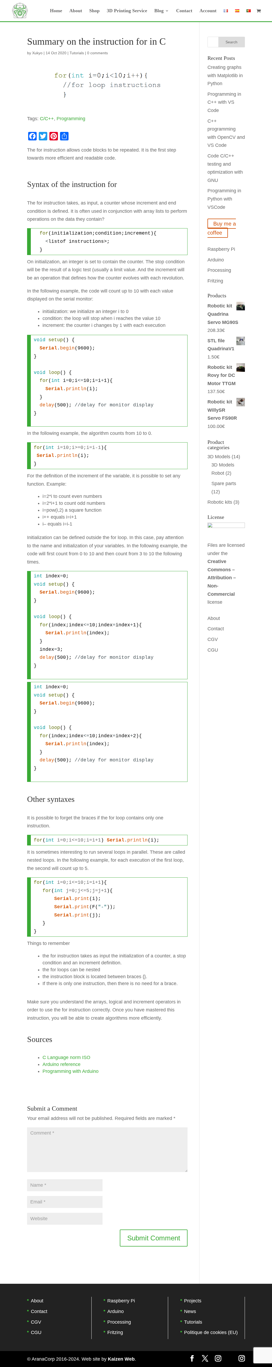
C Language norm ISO (66, 1057)
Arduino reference (61, 1064)
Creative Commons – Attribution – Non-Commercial (221, 578)
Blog (159, 11)
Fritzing (215, 281)
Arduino (215, 259)
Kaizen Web (121, 1359)
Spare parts (223, 483)
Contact (184, 11)
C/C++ (47, 118)
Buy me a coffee (221, 228)
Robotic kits (219, 502)
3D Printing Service (127, 11)
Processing (219, 270)
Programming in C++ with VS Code (224, 102)
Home (56, 11)
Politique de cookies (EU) (211, 1332)
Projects (192, 1300)
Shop (94, 11)
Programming (71, 118)
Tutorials (77, 53)
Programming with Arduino (70, 1071)
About (75, 11)
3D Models (218, 456)
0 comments (97, 53)
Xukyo (37, 53)
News (190, 1311)
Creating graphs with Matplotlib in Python (225, 75)
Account (207, 11)
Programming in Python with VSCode (224, 199)
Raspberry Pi (221, 249)
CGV (212, 639)
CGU (212, 650)
